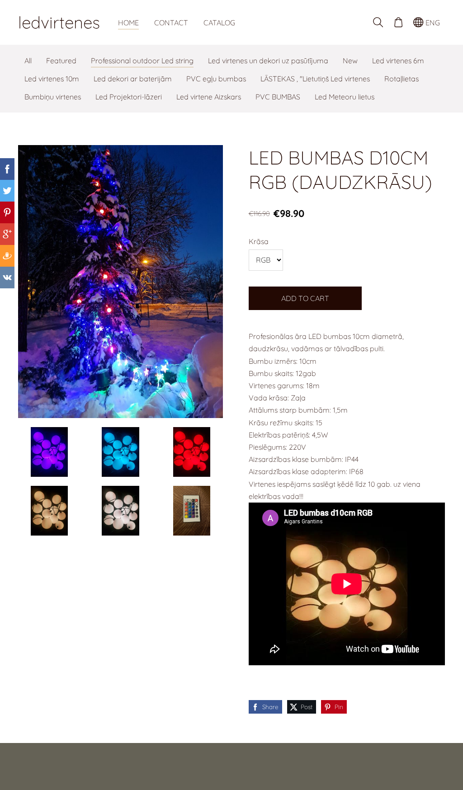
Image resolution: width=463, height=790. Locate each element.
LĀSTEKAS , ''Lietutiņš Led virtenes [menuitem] (315, 78)
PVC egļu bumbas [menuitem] (216, 78)
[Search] (378, 22)
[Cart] (398, 22)
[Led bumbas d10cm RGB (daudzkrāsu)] (49, 452)
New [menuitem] (350, 60)
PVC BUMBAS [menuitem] (277, 96)
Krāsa (259, 241)
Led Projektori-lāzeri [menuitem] (128, 96)
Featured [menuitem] (61, 60)
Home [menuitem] (128, 22)
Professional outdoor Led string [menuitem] (142, 60)
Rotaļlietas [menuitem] (401, 78)
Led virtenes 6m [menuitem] (398, 60)
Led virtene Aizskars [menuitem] (208, 96)
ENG (432, 22)
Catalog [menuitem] (219, 22)
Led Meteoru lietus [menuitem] (344, 96)
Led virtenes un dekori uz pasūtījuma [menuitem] (268, 60)
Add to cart (305, 298)
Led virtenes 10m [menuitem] (51, 78)
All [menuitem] (28, 60)
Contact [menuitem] (171, 22)
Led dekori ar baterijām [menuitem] (133, 78)
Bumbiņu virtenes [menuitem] (52, 96)
